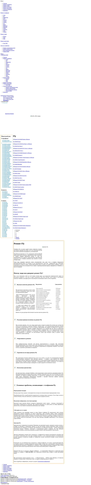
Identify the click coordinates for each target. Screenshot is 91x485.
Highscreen (5, 17)
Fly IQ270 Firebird (6, 173)
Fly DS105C (5, 204)
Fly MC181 (4, 230)
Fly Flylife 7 (5, 191)
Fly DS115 (4, 209)
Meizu (4, 24)
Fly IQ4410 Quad (6, 162)
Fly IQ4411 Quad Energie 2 (19, 159)
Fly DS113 (4, 208)
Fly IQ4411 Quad (6, 161)
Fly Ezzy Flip (5, 225)
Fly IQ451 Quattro (6, 145)
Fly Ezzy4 (4, 223)
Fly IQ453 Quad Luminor (18, 187)
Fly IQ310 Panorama (6, 195)
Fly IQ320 (4, 196)
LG (4, 23)
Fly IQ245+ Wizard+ (6, 178)
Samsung (5, 29)
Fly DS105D (5, 206)
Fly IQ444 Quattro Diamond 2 (19, 227)
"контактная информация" (44, 461)
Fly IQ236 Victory (6, 184)
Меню (2, 53)
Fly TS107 (4, 235)
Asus (4, 15)
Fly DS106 (4, 207)
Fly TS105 (4, 234)
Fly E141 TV (5, 218)
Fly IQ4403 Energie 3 (7, 166)
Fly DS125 (4, 214)
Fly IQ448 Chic (5, 150)
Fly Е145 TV (5, 219)
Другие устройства (7, 9)
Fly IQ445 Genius (6, 153)
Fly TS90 (4, 231)
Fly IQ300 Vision (6, 194)
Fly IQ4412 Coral (6, 160)
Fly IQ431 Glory (5, 169)
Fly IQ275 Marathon (6, 172)
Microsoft (5, 25)
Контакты (5, 10)
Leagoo (4, 21)
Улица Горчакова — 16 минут (24, 480)
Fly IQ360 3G (5, 197)
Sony (4, 30)
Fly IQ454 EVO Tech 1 (18, 150)
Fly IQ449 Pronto (6, 149)
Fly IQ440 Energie (6, 167)
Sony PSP (5, 43)
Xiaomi (4, 31)
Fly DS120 (4, 210)
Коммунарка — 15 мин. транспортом (25, 481)
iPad (4, 37)
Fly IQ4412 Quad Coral (18, 218)
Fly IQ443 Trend (5, 157)
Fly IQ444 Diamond (6, 155)
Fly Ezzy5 (4, 224)
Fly (4, 16)
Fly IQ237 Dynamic (6, 183)
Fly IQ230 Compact (6, 187)
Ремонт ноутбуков (7, 7)
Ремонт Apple (6, 5)
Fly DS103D (5, 203)
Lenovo (4, 22)
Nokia (4, 28)
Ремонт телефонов (7, 4)
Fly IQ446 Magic (6, 152)
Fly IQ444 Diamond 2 (7, 156)
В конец (17, 238)
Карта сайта (3, 476)
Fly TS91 (4, 232)
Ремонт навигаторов (8, 49)
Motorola (5, 27)
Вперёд (17, 237)
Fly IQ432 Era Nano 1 (7, 168)
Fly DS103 (4, 202)
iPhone (4, 36)
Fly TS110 (4, 236)
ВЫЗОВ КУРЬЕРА (9, 113)
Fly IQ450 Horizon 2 (6, 147)
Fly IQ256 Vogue (6, 176)
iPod (4, 38)
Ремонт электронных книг (9, 48)
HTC (4, 18)
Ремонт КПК (6, 51)
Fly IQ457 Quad (5, 140)
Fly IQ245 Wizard (6, 179)
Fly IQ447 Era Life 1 (6, 151)
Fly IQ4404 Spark (6, 164)
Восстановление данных (8, 50)
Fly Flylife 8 (5, 192)
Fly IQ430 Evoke (6, 171)
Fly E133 (4, 217)
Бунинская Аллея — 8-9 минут (25, 478)
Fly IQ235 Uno (5, 185)
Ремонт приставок (7, 8)
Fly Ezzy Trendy (5, 226)
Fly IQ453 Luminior (6, 144)
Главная (5, 3)
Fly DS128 (4, 215)
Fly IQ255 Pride (5, 177)
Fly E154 (4, 220)
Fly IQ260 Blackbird (6, 174)
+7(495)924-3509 (4, 55)
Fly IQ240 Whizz (6, 180)
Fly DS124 (4, 213)
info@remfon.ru (4, 482)
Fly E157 (4, 221)
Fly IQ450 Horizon (6, 146)
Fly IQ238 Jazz (5, 182)
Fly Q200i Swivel (6, 228)
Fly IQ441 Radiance (6, 163)
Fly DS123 (4, 212)
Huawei (5, 19)
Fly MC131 (4, 229)
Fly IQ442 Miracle (6, 158)
